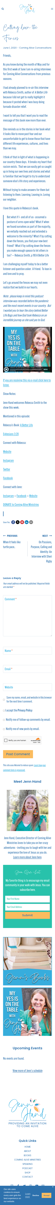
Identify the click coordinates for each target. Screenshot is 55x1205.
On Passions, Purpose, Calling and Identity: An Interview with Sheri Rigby (41, 549)
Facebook (8, 478)
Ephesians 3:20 (11, 434)
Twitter (6, 469)
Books (27, 1155)
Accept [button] (46, 1195)
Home (28, 1146)
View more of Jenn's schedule (27, 1071)
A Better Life (26, 425)
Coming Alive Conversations (35, 47)
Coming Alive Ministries (27, 1159)
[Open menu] (52, 9)
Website (7, 452)
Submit (27, 915)
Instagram (8, 460)
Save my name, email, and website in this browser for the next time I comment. (29, 699)
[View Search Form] (2, 9)
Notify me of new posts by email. (22, 729)
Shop (27, 1172)
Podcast (27, 1168)
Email (8, 669)
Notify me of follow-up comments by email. (28, 720)
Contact (27, 1176)
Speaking (28, 1164)
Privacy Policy (25, 710)
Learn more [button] (27, 1195)
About (27, 1151)
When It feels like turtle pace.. (11, 542)
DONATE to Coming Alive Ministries (21, 505)
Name (9, 651)
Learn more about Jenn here (27, 857)
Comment (11, 599)
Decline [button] (35, 1195)
